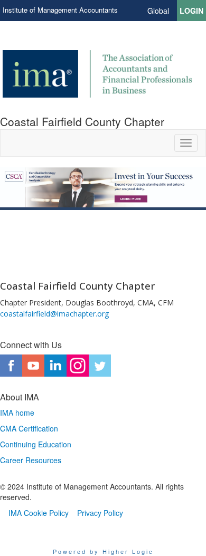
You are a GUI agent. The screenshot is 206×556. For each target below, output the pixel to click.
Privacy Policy (100, 512)
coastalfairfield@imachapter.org (54, 314)
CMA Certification (29, 428)
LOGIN (191, 10)
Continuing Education (35, 444)
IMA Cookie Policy (38, 512)
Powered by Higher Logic (103, 551)
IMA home (17, 412)
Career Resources (30, 460)
